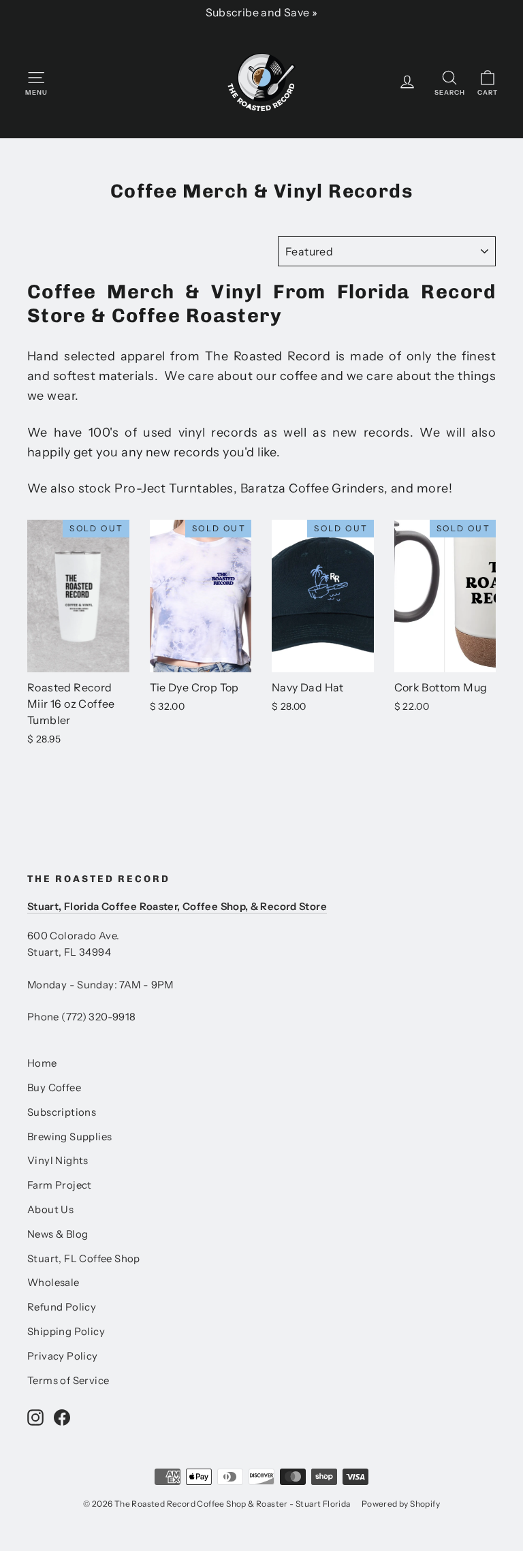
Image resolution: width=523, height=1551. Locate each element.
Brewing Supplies (69, 1137)
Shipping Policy (66, 1332)
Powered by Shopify (401, 1504)
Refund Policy (61, 1307)
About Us (50, 1210)
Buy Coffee (54, 1088)
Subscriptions (61, 1112)
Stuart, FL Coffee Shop (83, 1259)
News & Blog (57, 1234)
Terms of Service (68, 1381)
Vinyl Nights (58, 1161)
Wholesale (53, 1282)
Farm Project (59, 1185)
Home (42, 1063)
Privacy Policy (62, 1356)
